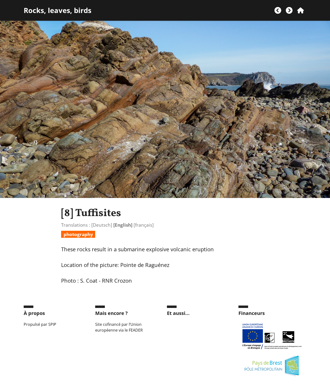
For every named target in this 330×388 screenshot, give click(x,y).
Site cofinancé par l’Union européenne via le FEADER (119, 327)
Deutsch (102, 225)
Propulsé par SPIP (40, 324)
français (143, 225)
